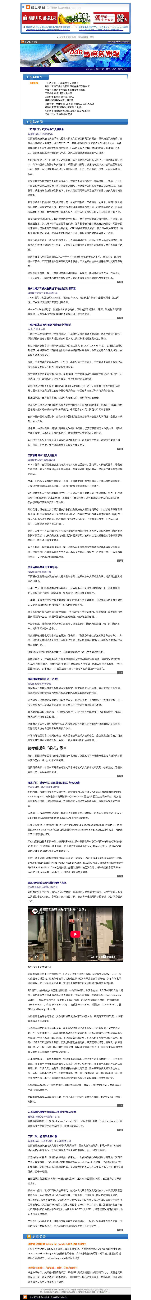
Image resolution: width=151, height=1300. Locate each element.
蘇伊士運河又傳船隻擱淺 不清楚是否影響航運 (67, 86)
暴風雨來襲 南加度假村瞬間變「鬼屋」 (64, 107)
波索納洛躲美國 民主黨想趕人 (59, 97)
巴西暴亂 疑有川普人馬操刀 (58, 93)
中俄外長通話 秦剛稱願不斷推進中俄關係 (65, 90)
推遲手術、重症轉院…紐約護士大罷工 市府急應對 (69, 104)
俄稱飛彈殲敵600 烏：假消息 (59, 100)
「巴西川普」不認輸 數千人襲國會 (62, 83)
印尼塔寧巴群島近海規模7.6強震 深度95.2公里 (67, 111)
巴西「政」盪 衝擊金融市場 (58, 114)
